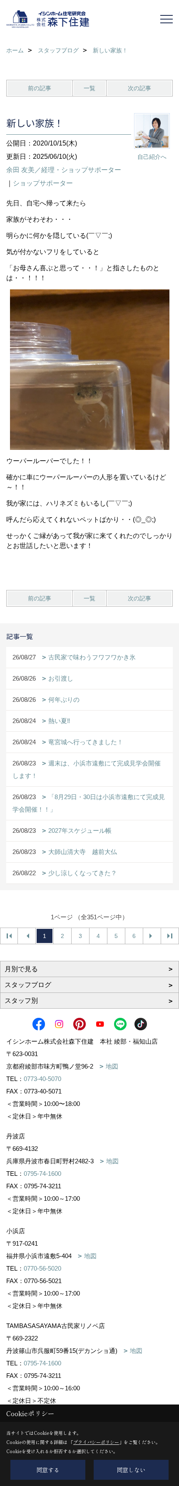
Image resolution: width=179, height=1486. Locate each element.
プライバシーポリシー (96, 1442)
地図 (112, 1066)
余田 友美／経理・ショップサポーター (63, 169)
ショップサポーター (43, 183)
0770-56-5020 (42, 1268)
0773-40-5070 (42, 1078)
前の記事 (39, 88)
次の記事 (139, 88)
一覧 (89, 88)
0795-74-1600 (42, 1173)
